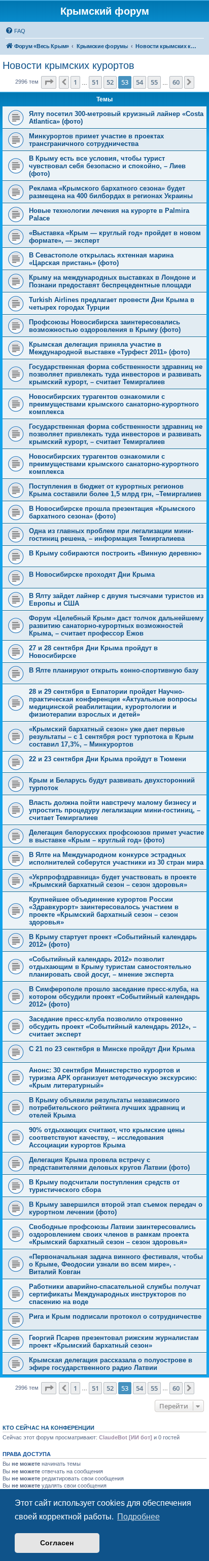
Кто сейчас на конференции (48, 1428)
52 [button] (110, 82)
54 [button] (139, 82)
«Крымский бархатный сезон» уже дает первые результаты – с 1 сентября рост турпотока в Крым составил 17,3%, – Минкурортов (111, 736)
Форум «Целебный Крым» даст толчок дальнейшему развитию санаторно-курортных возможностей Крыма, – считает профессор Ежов (116, 625)
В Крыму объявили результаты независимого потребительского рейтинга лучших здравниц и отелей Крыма (107, 1107)
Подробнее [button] (138, 1516)
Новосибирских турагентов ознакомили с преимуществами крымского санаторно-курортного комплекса (114, 404)
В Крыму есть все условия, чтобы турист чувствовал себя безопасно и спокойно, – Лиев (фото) (107, 166)
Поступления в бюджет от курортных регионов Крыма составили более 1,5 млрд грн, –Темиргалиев (115, 490)
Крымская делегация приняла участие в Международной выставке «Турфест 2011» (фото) (109, 348)
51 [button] (95, 82)
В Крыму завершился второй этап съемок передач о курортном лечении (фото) (115, 1208)
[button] (48, 82)
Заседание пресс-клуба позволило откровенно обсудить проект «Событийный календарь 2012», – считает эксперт (112, 1026)
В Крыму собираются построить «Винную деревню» (115, 553)
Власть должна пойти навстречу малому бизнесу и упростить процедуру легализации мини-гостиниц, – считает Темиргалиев (114, 810)
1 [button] (75, 82)
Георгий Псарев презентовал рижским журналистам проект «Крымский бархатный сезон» (114, 1341)
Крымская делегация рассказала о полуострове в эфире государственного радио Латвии (110, 1363)
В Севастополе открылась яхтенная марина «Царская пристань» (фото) (101, 259)
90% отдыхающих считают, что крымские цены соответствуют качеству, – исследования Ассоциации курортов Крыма (107, 1137)
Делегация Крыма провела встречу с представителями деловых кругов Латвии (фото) (109, 1163)
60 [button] (176, 82)
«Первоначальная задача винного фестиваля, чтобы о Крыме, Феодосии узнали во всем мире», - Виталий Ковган (116, 1264)
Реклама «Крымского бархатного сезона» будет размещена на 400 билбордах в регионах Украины (111, 192)
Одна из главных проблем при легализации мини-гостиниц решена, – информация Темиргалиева (111, 534)
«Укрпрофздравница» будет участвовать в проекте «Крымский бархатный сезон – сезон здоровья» (112, 880)
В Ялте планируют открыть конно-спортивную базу (113, 670)
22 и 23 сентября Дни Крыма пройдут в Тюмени (107, 759)
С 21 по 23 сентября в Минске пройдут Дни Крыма (112, 1049)
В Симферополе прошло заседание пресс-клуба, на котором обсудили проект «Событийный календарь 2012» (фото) (114, 996)
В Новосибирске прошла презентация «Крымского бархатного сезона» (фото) (112, 512)
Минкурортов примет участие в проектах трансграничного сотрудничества (96, 139)
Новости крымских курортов (68, 65)
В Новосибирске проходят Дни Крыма (92, 574)
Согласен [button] (57, 1543)
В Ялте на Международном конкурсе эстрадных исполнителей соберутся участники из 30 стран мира (116, 858)
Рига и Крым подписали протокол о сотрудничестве (115, 1316)
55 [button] (154, 82)
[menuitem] (15, 31)
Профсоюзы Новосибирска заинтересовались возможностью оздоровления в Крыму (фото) (105, 325)
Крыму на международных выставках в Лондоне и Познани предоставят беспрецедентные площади (112, 281)
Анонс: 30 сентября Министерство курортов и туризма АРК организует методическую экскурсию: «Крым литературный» (113, 1077)
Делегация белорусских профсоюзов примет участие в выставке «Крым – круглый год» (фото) (116, 836)
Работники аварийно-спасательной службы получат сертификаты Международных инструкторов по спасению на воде (114, 1294)
